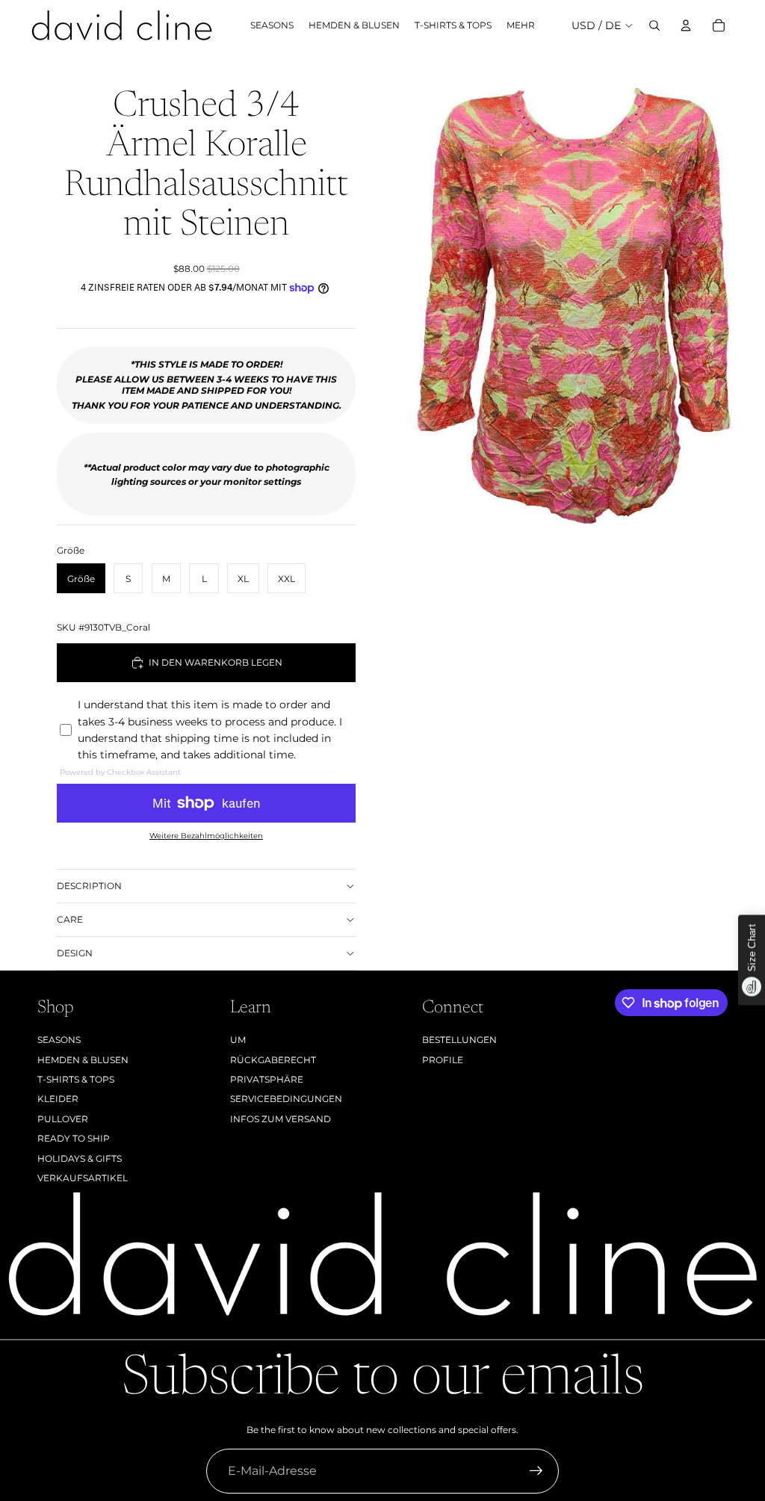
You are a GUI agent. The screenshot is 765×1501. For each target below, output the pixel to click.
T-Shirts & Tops (75, 1079)
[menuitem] (520, 25)
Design (75, 953)
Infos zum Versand (280, 1118)
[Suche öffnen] (654, 25)
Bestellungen (459, 1039)
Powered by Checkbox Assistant (120, 772)
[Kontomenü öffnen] (685, 25)
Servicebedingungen (286, 1098)
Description (89, 885)
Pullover (62, 1118)
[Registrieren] (536, 1471)
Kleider (57, 1098)
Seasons (59, 1039)
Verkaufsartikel (82, 1177)
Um (238, 1039)
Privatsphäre (266, 1079)
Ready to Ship (73, 1138)
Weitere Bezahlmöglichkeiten (206, 836)
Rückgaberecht (273, 1059)
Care (70, 919)
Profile (442, 1059)
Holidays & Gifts (79, 1158)
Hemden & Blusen (82, 1059)
